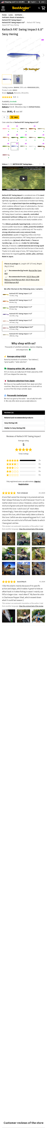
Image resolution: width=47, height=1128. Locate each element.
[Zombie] (6, 155)
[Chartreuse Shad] (15, 129)
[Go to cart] (43, 8)
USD (42, 2)
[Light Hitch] (32, 137)
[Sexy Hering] (15, 146)
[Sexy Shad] (23, 146)
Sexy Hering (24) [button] (10, 423)
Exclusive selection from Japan (21, 380)
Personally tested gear (17, 395)
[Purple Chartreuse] (6, 146)
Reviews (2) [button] (8, 412)
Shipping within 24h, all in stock (21, 368)
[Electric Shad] (23, 129)
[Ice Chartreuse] (23, 137)
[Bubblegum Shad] (6, 129)
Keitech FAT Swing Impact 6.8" (13, 22)
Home (4, 15)
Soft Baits (18, 15)
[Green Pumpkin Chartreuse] (15, 137)
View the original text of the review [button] (31, 529)
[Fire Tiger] (32, 129)
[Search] (39, 8)
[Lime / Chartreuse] (41, 137)
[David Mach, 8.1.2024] (8, 616)
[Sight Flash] (32, 146)
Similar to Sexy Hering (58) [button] (14, 428)
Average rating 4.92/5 (16, 356)
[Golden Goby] (6, 137)
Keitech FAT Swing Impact (11, 20)
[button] (43, 55)
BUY (16, 117)
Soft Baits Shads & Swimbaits (13, 17)
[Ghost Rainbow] (41, 129)
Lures (11, 15)
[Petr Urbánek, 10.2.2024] (8, 538)
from (14, 2)
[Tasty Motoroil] (41, 146)
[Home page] (21, 8)
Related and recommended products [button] (18, 418)
